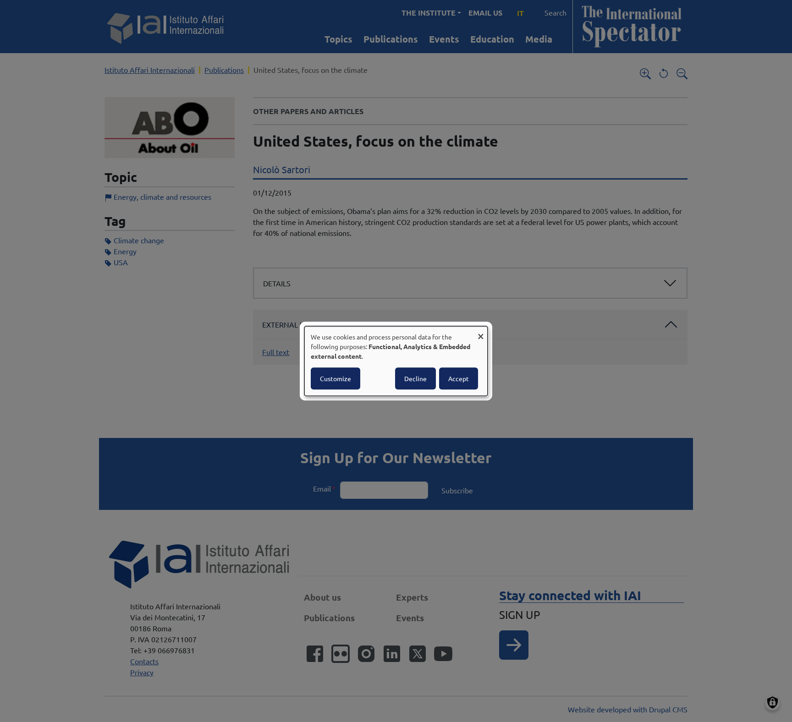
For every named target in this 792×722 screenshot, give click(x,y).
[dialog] (396, 361)
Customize (335, 378)
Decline (415, 378)
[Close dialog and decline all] (481, 332)
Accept (458, 378)
